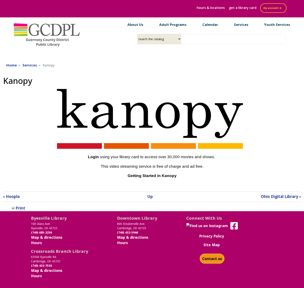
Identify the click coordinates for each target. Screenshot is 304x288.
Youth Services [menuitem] (277, 24)
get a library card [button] (242, 7)
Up (150, 196)
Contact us (212, 258)
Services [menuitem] (241, 24)
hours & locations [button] (211, 7)
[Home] (46, 33)
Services (30, 65)
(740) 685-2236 (41, 232)
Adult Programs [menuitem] (173, 24)
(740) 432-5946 (127, 232)
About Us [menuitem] (135, 24)
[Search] (284, 39)
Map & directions (46, 237)
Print (20, 208)
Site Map (211, 244)
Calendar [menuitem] (210, 24)
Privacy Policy (211, 236)
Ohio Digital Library (281, 196)
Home (11, 65)
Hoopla (11, 196)
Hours (36, 242)
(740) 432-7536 (41, 266)
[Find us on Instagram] (207, 225)
